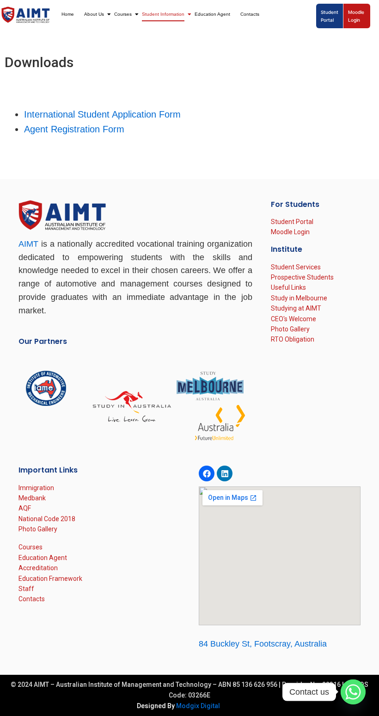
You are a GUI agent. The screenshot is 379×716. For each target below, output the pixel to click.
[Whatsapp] (353, 691)
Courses (123, 14)
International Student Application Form (102, 114)
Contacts (249, 14)
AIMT (28, 244)
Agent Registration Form (74, 129)
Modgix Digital (198, 706)
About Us (94, 14)
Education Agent (212, 14)
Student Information (163, 14)
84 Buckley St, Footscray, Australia (263, 643)
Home (67, 14)
